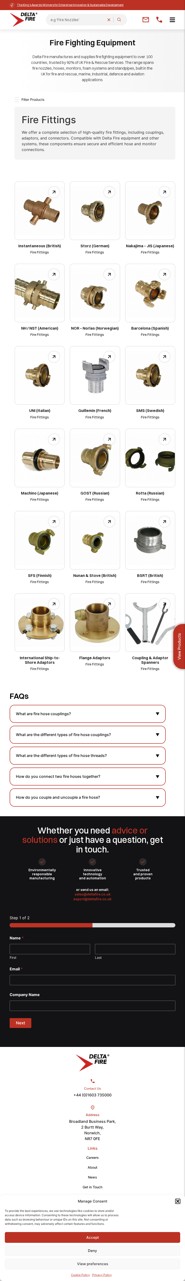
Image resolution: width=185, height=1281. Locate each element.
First (13, 957)
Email (16, 969)
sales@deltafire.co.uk (93, 894)
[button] (177, 1201)
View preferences (92, 1264)
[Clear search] (108, 19)
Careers (92, 1157)
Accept (92, 1237)
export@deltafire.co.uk (92, 899)
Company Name (25, 994)
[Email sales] (145, 20)
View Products (179, 646)
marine (84, 74)
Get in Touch (92, 1187)
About (92, 1167)
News (92, 1177)
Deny (92, 1250)
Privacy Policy (102, 1275)
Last (98, 957)
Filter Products (32, 99)
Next (20, 1023)
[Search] (119, 19)
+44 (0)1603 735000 (92, 1095)
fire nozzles (42, 68)
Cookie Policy (80, 1275)
